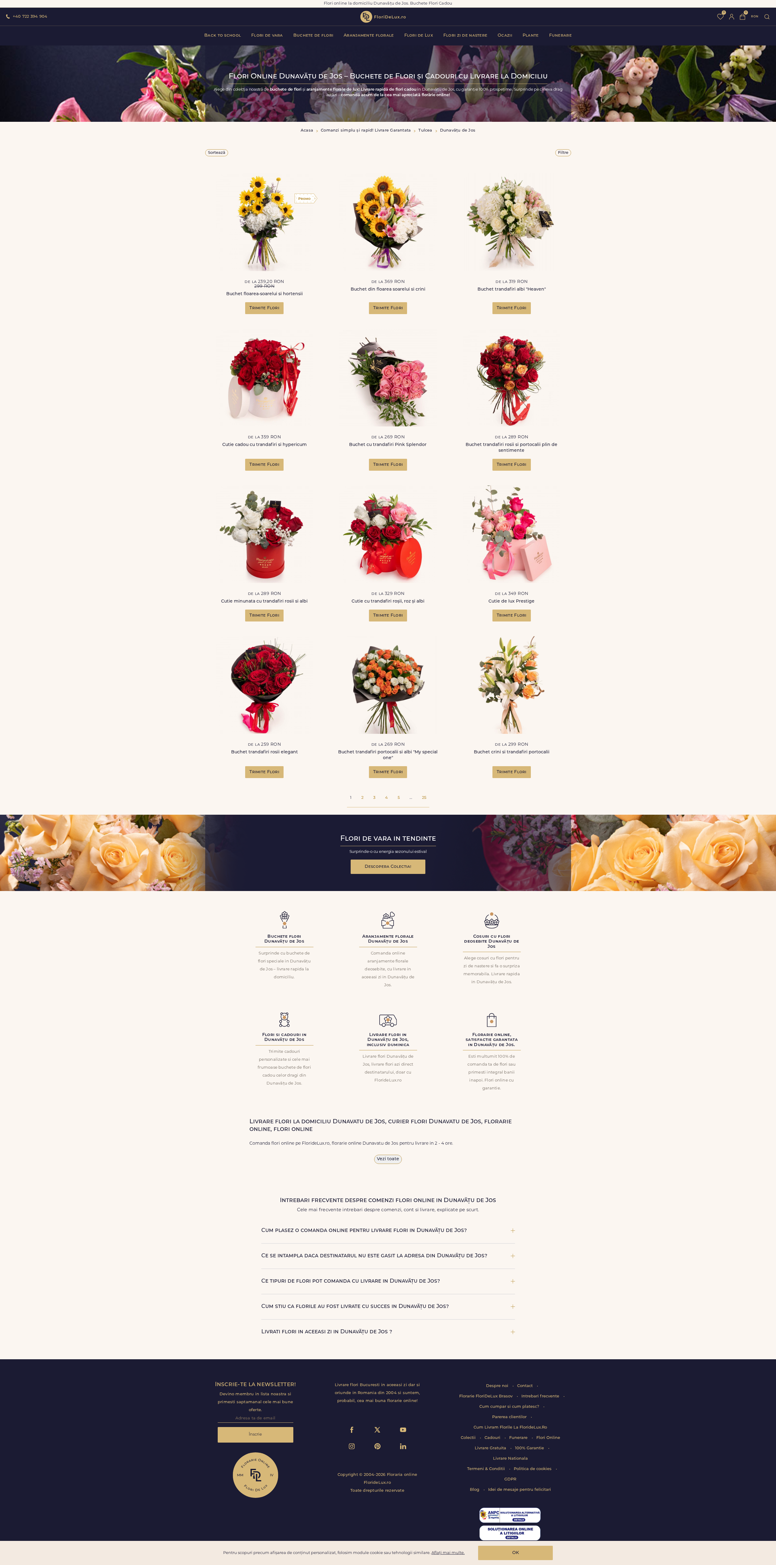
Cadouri (493, 1438)
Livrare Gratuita (491, 1448)
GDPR (510, 1479)
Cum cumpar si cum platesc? (509, 1407)
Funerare (560, 35)
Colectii (469, 1438)
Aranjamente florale (369, 35)
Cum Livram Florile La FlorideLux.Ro (510, 1427)
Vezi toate (388, 1159)
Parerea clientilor (510, 1417)
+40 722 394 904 (30, 17)
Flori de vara (267, 35)
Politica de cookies (533, 1469)
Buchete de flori (313, 35)
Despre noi (498, 1386)
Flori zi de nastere (465, 35)
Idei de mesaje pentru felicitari (519, 1490)
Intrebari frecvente (540, 1396)
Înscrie (255, 1434)
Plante (531, 35)
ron (754, 16)
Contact (525, 1386)
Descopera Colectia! (388, 866)
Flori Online (548, 1438)
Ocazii (505, 35)
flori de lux (383, 17)
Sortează (216, 153)
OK (515, 1553)
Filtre (563, 153)
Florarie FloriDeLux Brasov (486, 1396)
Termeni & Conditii (486, 1469)
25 (424, 798)
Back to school (222, 35)
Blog (475, 1490)
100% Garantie (530, 1448)
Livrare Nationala (510, 1459)
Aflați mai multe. (448, 1553)
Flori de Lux (418, 35)
